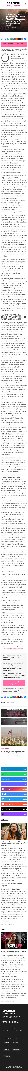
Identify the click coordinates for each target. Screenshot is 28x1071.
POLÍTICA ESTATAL (19, 709)
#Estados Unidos (7, 1045)
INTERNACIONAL (16, 11)
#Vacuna (11, 1053)
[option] (14, 874)
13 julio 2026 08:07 (8, 1001)
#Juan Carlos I (6, 1049)
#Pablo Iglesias (16, 1049)
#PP (4, 1053)
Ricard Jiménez (4, 755)
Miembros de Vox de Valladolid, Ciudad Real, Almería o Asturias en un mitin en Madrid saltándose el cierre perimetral (12, 723)
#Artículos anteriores (8, 1038)
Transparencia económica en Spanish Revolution (11, 1017)
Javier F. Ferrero (9, 27)
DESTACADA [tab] (4, 820)
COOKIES (13, 1067)
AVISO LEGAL (11, 1066)
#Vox (17, 1053)
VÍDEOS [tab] (3, 929)
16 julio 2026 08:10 (8, 924)
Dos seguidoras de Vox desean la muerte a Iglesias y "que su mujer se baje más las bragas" (15, 715)
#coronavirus (6, 1042)
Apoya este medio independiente (14, 683)
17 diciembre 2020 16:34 (11, 755)
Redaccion (3, 924)
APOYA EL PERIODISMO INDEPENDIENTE (12, 45)
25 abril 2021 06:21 (15, 27)
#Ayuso (17, 1038)
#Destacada (15, 1042)
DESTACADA (8, 11)
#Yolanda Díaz (7, 1056)
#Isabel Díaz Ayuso (18, 1045)
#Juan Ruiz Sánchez (11, 702)
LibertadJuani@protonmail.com (15, 648)
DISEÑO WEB (19, 1067)
